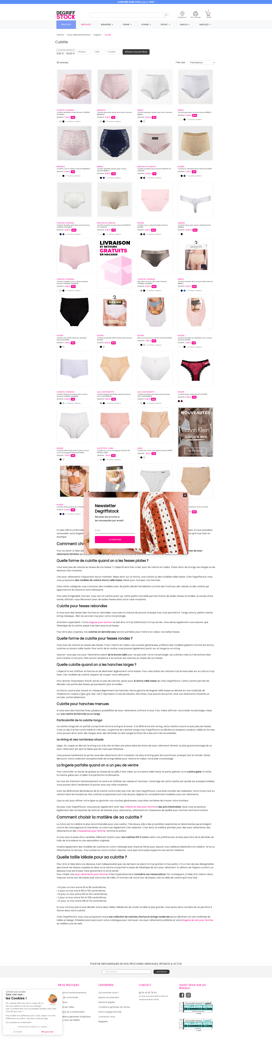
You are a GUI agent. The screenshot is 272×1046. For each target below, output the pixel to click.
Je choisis (17, 1032)
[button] (185, 495)
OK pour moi (47, 1032)
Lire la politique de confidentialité (18, 1022)
